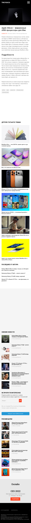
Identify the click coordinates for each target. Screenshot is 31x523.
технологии (5, 92)
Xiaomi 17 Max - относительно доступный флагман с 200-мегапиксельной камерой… (20, 383)
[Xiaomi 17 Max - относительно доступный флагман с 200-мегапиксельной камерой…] (5, 385)
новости (12, 90)
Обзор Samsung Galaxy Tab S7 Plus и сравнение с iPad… (20, 469)
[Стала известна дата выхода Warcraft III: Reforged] (5, 453)
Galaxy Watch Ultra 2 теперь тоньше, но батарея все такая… (20, 336)
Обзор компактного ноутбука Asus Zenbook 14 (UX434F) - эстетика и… (20, 460)
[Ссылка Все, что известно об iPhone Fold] (15, 157)
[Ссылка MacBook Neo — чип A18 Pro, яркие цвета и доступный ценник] (15, 134)
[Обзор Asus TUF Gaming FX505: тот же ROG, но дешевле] (5, 444)
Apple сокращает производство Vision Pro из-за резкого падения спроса (15, 236)
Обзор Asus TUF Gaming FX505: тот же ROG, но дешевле (20, 441)
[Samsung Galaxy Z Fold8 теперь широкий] (5, 357)
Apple (3, 90)
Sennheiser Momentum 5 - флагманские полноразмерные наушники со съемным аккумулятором (20, 374)
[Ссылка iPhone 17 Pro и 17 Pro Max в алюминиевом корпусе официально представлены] (15, 179)
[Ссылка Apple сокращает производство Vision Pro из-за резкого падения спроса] (15, 225)
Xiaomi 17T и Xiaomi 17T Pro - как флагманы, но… (19, 364)
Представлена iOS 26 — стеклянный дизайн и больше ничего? (14, 213)
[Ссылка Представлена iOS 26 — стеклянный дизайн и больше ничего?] (15, 202)
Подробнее (15, 499)
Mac (8, 90)
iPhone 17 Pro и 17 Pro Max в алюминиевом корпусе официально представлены (15, 190)
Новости (4, 33)
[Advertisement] (15, 107)
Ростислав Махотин (22, 33)
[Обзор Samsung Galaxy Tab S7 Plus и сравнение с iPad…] (5, 472)
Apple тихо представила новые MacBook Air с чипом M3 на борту (14, 259)
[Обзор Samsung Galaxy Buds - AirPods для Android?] (5, 426)
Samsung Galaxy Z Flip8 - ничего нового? (20, 345)
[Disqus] (15, 310)
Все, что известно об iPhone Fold (11, 167)
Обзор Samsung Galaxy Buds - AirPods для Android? (20, 423)
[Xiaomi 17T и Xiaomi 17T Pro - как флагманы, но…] (5, 366)
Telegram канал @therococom (15, 413)
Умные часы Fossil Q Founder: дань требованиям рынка (20, 432)
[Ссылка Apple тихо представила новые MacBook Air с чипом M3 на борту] (15, 248)
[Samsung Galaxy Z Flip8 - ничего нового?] (5, 348)
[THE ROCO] (6, 2)
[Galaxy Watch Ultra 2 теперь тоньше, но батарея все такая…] (5, 339)
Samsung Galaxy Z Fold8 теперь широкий (13, 276)
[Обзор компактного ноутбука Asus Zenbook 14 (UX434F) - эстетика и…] (5, 463)
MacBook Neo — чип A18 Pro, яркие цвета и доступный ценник (15, 145)
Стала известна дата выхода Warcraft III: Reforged (19, 451)
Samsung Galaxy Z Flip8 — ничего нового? (13, 273)
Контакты (14, 510)
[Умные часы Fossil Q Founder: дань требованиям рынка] (5, 435)
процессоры (20, 90)
